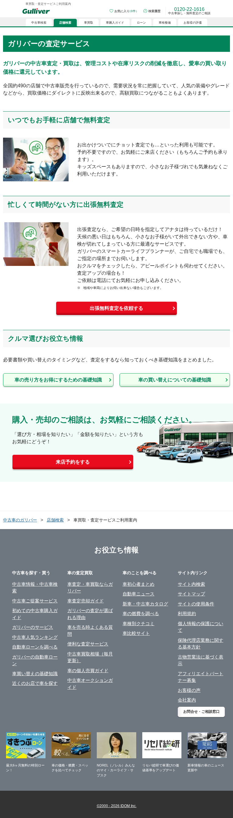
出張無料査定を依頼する (116, 308)
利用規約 (187, 613)
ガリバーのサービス (32, 627)
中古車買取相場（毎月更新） (90, 657)
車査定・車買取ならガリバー (90, 588)
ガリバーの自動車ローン (35, 660)
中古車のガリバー (20, 520)
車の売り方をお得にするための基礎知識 (58, 379)
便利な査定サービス (87, 643)
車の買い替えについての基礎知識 (174, 379)
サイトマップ (191, 593)
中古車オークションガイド (90, 684)
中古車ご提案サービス (35, 600)
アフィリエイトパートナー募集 (200, 677)
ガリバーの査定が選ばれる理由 (90, 614)
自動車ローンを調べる (35, 646)
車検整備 (165, 22)
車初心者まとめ (138, 584)
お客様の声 (189, 690)
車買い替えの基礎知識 (35, 673)
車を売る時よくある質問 (90, 631)
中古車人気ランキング (35, 637)
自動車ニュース (138, 593)
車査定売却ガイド (85, 600)
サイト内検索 (191, 584)
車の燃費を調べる (141, 613)
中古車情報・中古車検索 (35, 588)
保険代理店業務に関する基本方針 (200, 644)
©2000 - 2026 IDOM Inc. (117, 806)
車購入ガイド (115, 22)
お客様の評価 (193, 22)
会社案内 (187, 699)
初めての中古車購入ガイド (35, 614)
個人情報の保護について (200, 627)
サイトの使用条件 (196, 603)
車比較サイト (136, 633)
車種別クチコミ (138, 623)
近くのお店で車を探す (35, 683)
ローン (141, 22)
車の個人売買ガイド (87, 670)
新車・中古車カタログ (145, 603)
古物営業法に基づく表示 (200, 660)
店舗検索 (55, 520)
